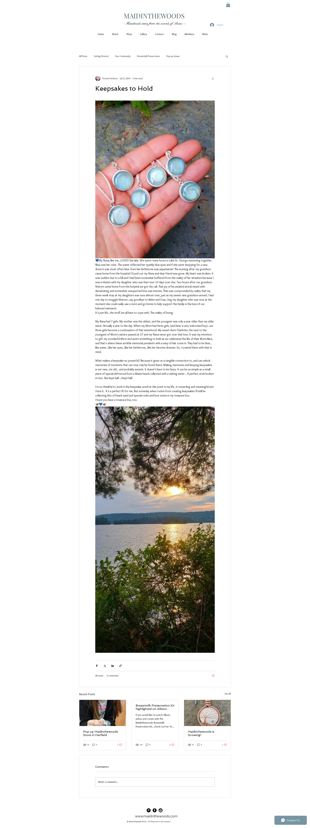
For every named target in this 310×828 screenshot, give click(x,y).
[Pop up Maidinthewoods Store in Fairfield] (102, 713)
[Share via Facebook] (96, 665)
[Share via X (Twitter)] (104, 665)
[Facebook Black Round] (155, 810)
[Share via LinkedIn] (112, 665)
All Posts (83, 56)
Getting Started (101, 56)
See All (228, 693)
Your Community (123, 56)
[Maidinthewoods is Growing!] (207, 713)
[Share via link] (120, 665)
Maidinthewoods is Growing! (201, 733)
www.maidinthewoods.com (156, 816)
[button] (228, 4)
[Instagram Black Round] (161, 810)
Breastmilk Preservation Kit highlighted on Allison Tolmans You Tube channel (155, 707)
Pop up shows (173, 56)
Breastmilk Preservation (148, 56)
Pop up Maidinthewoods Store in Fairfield (100, 733)
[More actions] (213, 78)
